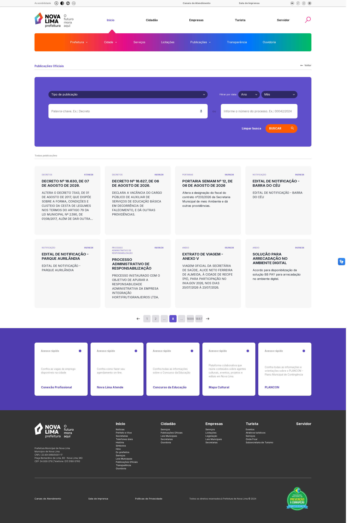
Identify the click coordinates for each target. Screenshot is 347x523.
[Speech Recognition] (201, 111)
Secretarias (122, 436)
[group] (110, 20)
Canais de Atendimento (48, 498)
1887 (199, 319)
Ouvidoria (269, 42)
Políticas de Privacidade (148, 498)
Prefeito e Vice (124, 432)
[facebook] (298, 3)
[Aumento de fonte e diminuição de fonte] (56, 3)
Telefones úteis (124, 439)
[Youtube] (292, 3)
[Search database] (138, 318)
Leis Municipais (124, 458)
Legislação (211, 436)
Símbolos (121, 445)
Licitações (167, 42)
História (120, 442)
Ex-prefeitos (122, 452)
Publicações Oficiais (127, 462)
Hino (118, 449)
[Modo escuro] (62, 3)
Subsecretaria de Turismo (259, 442)
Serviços (139, 42)
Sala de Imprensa (98, 498)
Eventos (250, 429)
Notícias (120, 429)
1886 (190, 319)
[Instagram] (304, 3)
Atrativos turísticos (255, 432)
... (164, 319)
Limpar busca (251, 128)
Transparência (237, 42)
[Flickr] (309, 3)
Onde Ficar (251, 439)
